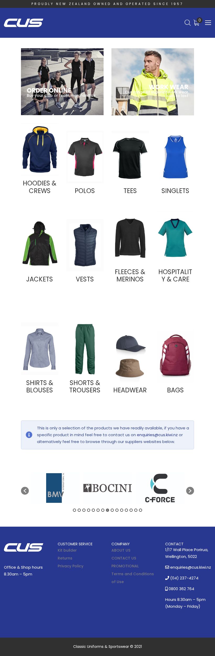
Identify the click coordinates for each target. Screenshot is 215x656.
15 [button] (140, 510)
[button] (25, 491)
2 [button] (79, 510)
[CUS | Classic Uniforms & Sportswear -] (23, 23)
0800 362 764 (181, 588)
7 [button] (102, 510)
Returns (65, 558)
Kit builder (67, 550)
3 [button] (83, 510)
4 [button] (88, 510)
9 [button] (112, 510)
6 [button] (98, 510)
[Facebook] (5, 560)
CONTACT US (123, 558)
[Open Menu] (208, 23)
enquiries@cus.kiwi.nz (157, 435)
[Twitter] (15, 560)
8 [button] (107, 510)
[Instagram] (25, 560)
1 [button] (74, 510)
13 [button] (131, 510)
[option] (55, 488)
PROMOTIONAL (125, 566)
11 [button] (121, 510)
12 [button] (126, 510)
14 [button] (135, 510)
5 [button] (93, 510)
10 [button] (117, 510)
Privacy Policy (70, 566)
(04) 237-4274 (183, 578)
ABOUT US (120, 550)
